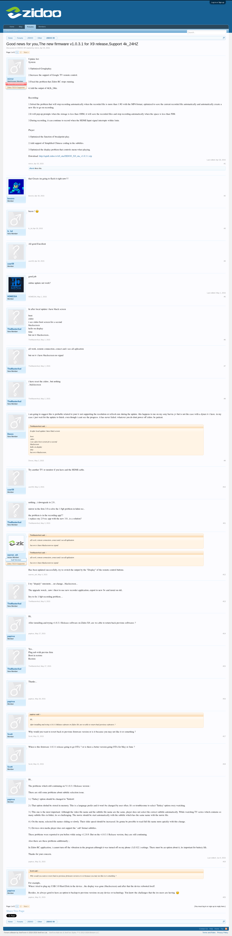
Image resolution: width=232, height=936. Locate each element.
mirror (37, 48)
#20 (224, 897)
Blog (20, 27)
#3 (225, 228)
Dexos (10, 434)
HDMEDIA (12, 296)
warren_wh (12, 555)
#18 (224, 764)
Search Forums (12, 31)
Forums (30, 27)
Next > (26, 52)
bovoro (10, 198)
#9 (225, 461)
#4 (225, 261)
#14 (224, 633)
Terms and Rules (209, 932)
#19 (224, 862)
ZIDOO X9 (21, 48)
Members (42, 27)
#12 (224, 575)
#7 (225, 366)
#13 (224, 601)
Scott (9, 734)
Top (222, 929)
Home (12, 27)
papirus (11, 636)
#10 (224, 487)
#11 (224, 523)
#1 (225, 164)
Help (211, 929)
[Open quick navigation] (224, 38)
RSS (226, 929)
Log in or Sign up (217, 2)
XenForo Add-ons (55, 932)
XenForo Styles (70, 932)
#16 (224, 699)
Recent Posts (26, 31)
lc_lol (10, 231)
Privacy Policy (222, 932)
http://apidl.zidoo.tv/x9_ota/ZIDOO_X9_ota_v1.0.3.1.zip (65, 155)
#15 (224, 666)
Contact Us (203, 929)
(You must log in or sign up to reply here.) (210, 906)
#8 (225, 399)
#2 (225, 196)
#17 (224, 736)
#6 (225, 340)
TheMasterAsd (14, 329)
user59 (10, 264)
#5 (225, 297)
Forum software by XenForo (26, 932)
